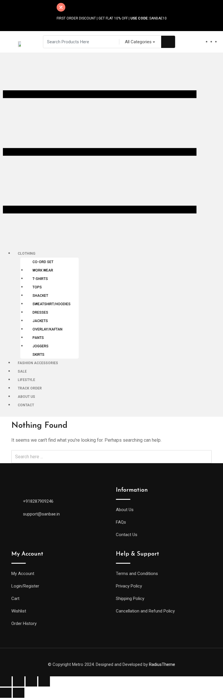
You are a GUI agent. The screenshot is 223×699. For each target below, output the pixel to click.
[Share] (18, 681)
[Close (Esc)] (6, 681)
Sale (22, 371)
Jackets (40, 321)
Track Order (30, 388)
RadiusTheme (162, 664)
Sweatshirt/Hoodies (52, 304)
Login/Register (25, 586)
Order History (24, 623)
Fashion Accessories (38, 363)
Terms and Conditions (137, 573)
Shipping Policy (130, 598)
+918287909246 (38, 501)
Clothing (26, 253)
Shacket (40, 296)
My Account (22, 573)
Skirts (38, 355)
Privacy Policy (129, 586)
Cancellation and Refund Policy (145, 611)
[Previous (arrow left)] (6, 693)
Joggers (40, 346)
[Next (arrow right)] (18, 693)
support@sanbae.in (41, 514)
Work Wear (43, 270)
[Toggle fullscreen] (31, 681)
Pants (38, 338)
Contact (26, 405)
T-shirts (40, 279)
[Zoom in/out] (44, 681)
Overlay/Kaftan (47, 329)
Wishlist (18, 611)
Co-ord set (43, 262)
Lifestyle (26, 380)
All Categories (138, 41)
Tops (37, 287)
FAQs (121, 522)
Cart (15, 598)
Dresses (40, 312)
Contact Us (126, 534)
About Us (26, 397)
